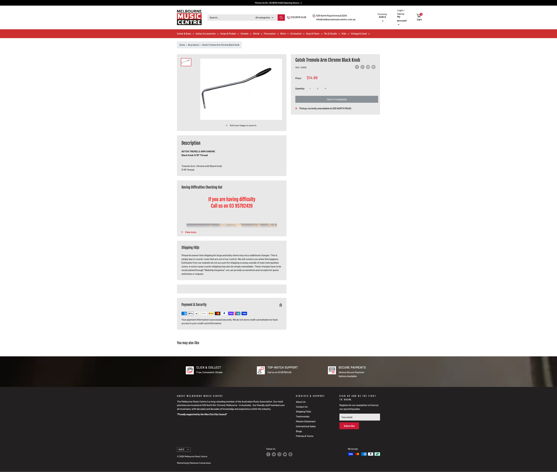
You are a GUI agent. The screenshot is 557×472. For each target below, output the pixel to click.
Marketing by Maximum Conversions (194, 463)
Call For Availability (337, 99)
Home (182, 44)
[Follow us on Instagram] (279, 454)
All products (193, 44)
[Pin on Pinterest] (362, 67)
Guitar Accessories (206, 33)
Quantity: (300, 88)
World (256, 33)
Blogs (299, 431)
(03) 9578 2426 (298, 17)
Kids (344, 33)
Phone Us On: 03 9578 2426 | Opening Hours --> (278, 2)
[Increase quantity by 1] (325, 88)
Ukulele (244, 33)
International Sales (306, 426)
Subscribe (349, 425)
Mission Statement (305, 421)
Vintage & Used (359, 33)
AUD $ (181, 449)
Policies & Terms (304, 435)
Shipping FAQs (303, 411)
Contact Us (302, 406)
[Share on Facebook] (357, 67)
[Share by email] (373, 67)
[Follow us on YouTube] (285, 454)
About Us (300, 401)
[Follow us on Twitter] (274, 454)
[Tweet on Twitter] (368, 67)
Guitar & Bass (184, 33)
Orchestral (295, 33)
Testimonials (302, 416)
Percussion (270, 33)
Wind (283, 33)
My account (402, 18)
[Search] (281, 17)
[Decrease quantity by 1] (310, 88)
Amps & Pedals (228, 33)
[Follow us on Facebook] (268, 454)
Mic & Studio (330, 33)
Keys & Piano (312, 33)
